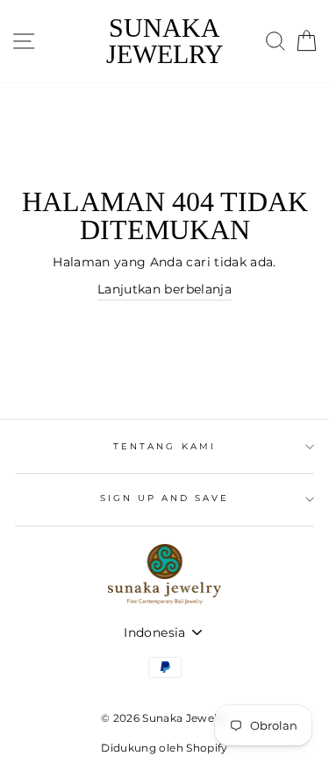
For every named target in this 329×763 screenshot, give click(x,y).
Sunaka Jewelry (165, 41)
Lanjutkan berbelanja (164, 289)
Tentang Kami (164, 446)
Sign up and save (165, 498)
